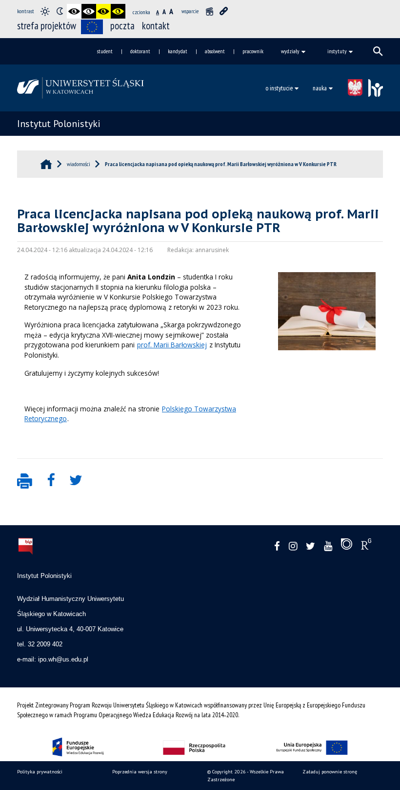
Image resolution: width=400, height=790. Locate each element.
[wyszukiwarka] (378, 51)
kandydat (177, 51)
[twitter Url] (310, 546)
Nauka (320, 88)
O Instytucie (279, 88)
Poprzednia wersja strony (139, 772)
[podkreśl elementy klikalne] (224, 11)
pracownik (252, 51)
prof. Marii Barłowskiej (172, 344)
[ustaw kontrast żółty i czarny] (118, 11)
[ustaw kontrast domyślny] (45, 11)
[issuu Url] (346, 546)
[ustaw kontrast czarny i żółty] (103, 11)
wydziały (290, 51)
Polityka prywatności (39, 772)
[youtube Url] (328, 546)
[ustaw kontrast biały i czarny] (88, 11)
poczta (122, 25)
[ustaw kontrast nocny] (59, 11)
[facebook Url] (277, 546)
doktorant (140, 51)
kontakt (156, 25)
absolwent (215, 51)
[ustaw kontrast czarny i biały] (74, 11)
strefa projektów (46, 25)
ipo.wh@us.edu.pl (63, 659)
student (105, 51)
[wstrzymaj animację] (209, 11)
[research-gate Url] (366, 546)
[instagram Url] (293, 546)
